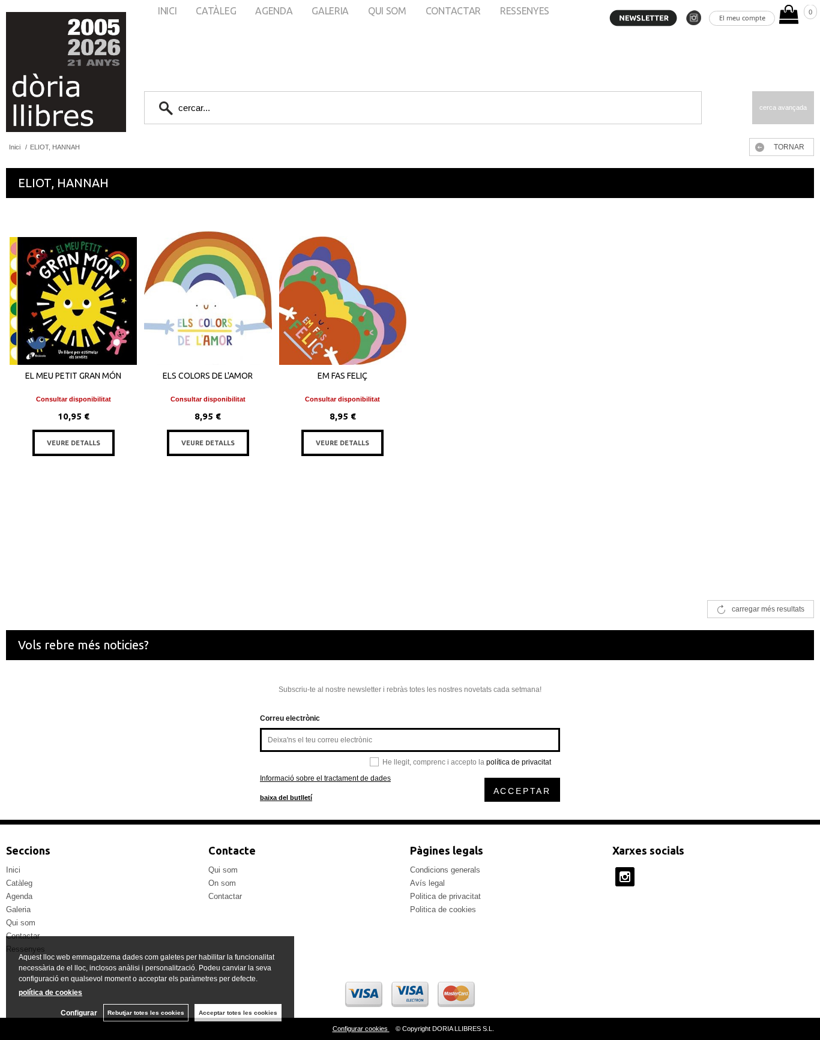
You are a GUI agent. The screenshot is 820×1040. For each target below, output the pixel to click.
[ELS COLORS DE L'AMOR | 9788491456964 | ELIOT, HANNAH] (207, 292)
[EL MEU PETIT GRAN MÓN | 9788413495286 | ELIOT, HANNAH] (73, 292)
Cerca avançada (783, 107)
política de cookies (50, 992)
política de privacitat (518, 762)
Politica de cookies (443, 909)
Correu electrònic (290, 718)
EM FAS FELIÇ (342, 375)
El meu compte (742, 17)
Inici (13, 869)
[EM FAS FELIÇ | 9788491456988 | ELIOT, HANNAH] (342, 292)
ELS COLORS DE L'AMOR (208, 375)
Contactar (225, 896)
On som (222, 883)
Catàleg (19, 883)
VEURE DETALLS (73, 442)
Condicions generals (445, 869)
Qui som (20, 922)
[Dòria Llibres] (30, 72)
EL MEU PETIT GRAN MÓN (73, 375)
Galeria (18, 909)
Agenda (19, 896)
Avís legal (427, 883)
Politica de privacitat (445, 896)
